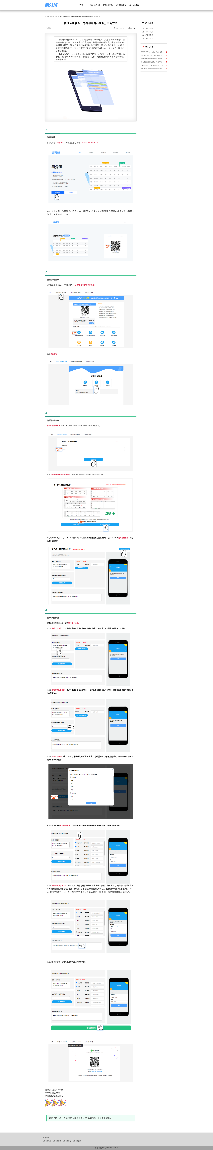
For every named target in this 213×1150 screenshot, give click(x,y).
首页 (82, 5)
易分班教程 (121, 5)
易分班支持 (108, 5)
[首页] (51, 5)
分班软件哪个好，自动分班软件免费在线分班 (154, 52)
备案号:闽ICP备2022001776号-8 (106, 1148)
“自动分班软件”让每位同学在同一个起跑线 (154, 65)
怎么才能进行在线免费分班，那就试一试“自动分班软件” (154, 62)
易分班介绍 (95, 5)
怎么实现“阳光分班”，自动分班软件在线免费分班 (154, 55)
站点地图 (46, 1137)
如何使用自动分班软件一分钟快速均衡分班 (154, 68)
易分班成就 (134, 5)
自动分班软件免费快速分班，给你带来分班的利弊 (154, 59)
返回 (49, 28)
